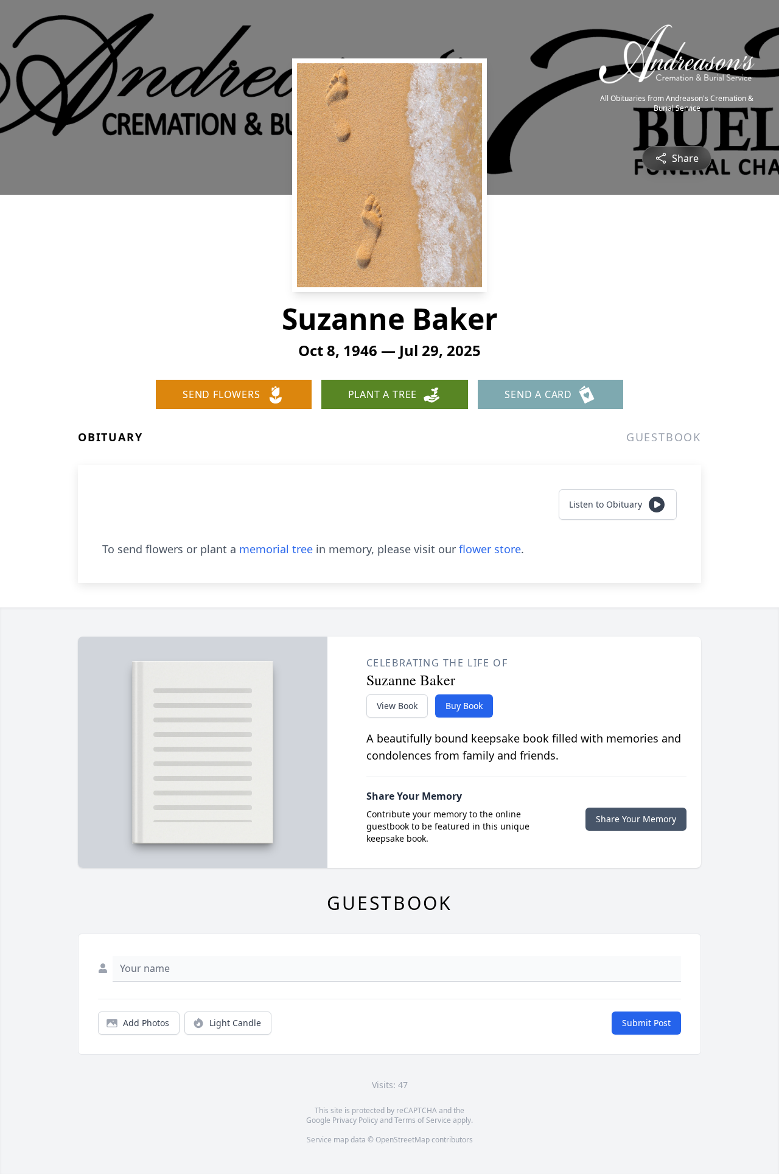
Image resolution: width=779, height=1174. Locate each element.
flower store (490, 549)
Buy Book (464, 705)
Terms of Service (422, 1120)
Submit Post (646, 1023)
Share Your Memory (636, 819)
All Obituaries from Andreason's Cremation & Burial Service (676, 103)
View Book (397, 705)
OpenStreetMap (403, 1139)
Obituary (110, 437)
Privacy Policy (355, 1120)
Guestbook (663, 437)
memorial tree (276, 549)
